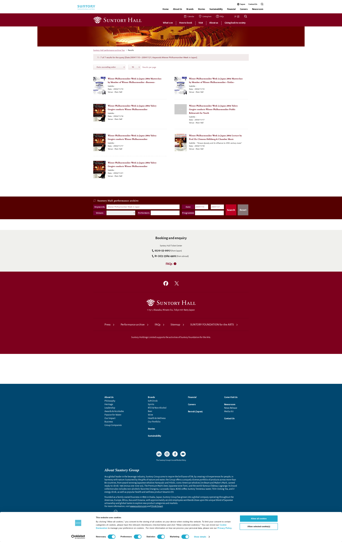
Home (165, 9)
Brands (190, 9)
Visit (201, 23)
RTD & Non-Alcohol (157, 408)
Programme (188, 213)
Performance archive (133, 324)
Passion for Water (112, 415)
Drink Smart (157, 506)
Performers (144, 213)
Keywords (99, 207)
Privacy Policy (224, 528)
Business (108, 422)
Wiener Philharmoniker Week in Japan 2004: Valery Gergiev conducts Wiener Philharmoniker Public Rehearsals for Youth (213, 109)
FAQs (222, 17)
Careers (244, 9)
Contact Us (252, 4)
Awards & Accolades (114, 411)
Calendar (190, 17)
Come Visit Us (231, 397)
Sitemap (175, 324)
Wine (150, 415)
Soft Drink (153, 401)
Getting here (206, 17)
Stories (201, 9)
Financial (231, 9)
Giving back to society (235, 23)
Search (245, 16)
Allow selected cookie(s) (258, 526)
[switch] (137, 537)
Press (107, 324)
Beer (150, 411)
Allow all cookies (259, 518)
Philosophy (109, 401)
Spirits (151, 404)
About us (213, 23)
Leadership (109, 408)
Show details (200, 537)
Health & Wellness (157, 418)
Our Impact (109, 418)
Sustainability (216, 9)
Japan (242, 4)
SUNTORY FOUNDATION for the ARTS (212, 324)
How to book (185, 23)
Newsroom (257, 9)
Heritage (108, 404)
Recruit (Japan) (195, 411)
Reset (243, 209)
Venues (99, 213)
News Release (230, 408)
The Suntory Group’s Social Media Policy (171, 460)
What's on (168, 23)
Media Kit (229, 411)
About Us (177, 9)
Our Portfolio (154, 422)
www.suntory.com (138, 506)
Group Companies (113, 425)
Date (188, 207)
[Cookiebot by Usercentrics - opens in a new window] (78, 537)
